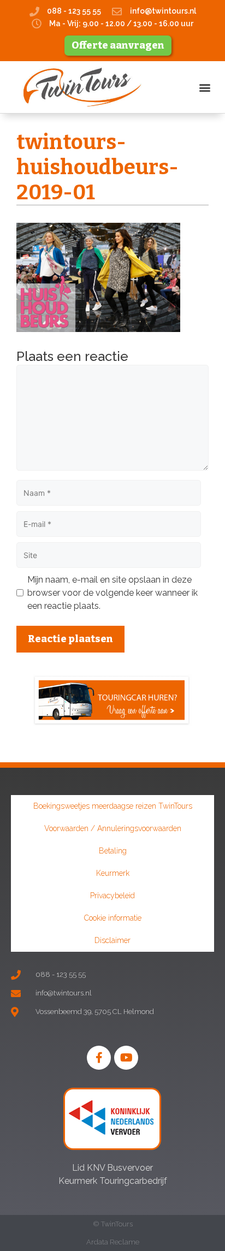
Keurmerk (112, 873)
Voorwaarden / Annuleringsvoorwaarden (112, 828)
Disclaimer (112, 940)
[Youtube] (126, 1058)
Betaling (113, 850)
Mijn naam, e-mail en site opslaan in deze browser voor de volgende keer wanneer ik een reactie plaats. (112, 592)
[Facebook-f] (99, 1058)
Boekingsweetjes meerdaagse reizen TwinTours (112, 806)
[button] (205, 87)
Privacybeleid (112, 895)
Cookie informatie (112, 918)
